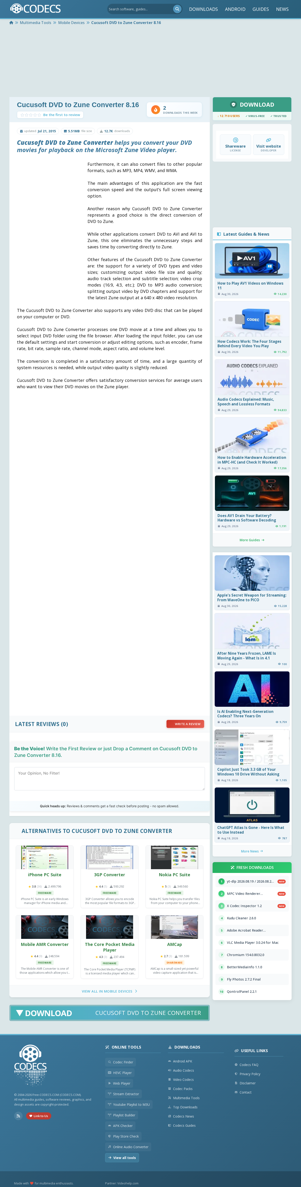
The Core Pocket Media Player (110, 947)
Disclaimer (248, 1083)
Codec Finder (123, 1062)
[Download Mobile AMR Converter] (44, 927)
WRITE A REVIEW (187, 724)
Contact (246, 1092)
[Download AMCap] (174, 927)
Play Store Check (126, 1136)
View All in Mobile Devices (107, 991)
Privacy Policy (250, 1074)
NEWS (282, 9)
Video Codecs (183, 1079)
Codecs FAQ (249, 1064)
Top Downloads (185, 1107)
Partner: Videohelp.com (122, 1183)
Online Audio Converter (130, 1147)
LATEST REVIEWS (37, 724)
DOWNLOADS (203, 9)
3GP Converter (109, 874)
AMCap (174, 944)
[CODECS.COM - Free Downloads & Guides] (30, 1066)
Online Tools (126, 1047)
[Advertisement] (150, 62)
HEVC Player (122, 1072)
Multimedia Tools (186, 1098)
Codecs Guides (184, 1125)
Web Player (121, 1083)
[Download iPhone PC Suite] (44, 857)
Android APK (182, 1061)
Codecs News (183, 1116)
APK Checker (123, 1125)
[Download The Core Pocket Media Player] (109, 927)
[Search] (177, 9)
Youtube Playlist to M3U (131, 1104)
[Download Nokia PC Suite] (174, 857)
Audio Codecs (183, 1070)
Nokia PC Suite (174, 874)
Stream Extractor (126, 1094)
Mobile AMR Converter (45, 944)
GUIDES (261, 9)
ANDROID (235, 9)
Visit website (268, 146)
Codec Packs (183, 1088)
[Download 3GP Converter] (109, 857)
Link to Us (41, 1116)
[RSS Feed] (18, 1116)
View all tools (124, 1157)
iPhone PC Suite (44, 874)
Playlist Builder (124, 1115)
